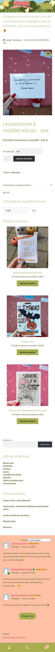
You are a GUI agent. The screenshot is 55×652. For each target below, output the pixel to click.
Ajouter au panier (24, 158)
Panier (42, 645)
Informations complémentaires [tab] (17, 185)
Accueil (8, 40)
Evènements (8, 466)
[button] (48, 53)
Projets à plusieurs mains (13, 480)
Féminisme (7, 527)
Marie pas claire (9, 521)
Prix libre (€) (8, 151)
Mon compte (9, 647)
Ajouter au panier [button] (27, 283)
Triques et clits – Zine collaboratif (16, 500)
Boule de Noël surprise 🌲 (23, 569)
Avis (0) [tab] (6, 192)
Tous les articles (9, 483)
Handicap (7, 469)
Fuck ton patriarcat (20, 595)
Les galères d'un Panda (12, 474)
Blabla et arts (8, 463)
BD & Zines (17, 40)
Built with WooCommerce (14, 637)
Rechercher (7, 440)
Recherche (27, 647)
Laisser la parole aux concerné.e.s (16, 515)
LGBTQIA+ (7, 477)
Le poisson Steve (19, 543)
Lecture (6, 472)
